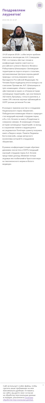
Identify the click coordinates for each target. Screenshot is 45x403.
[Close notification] (43, 385)
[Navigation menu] (39, 5)
